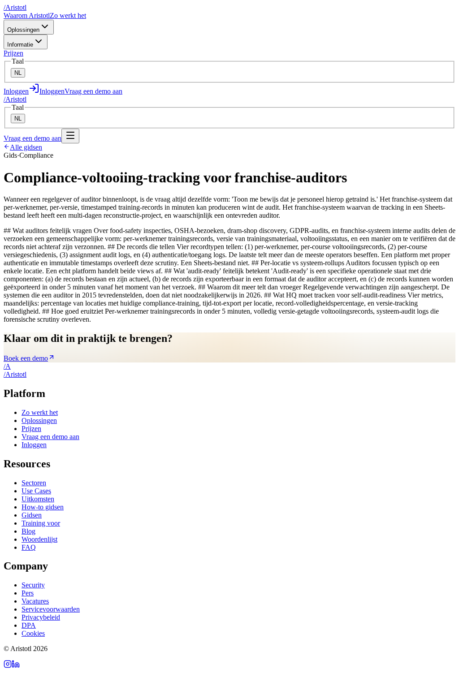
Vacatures (35, 601)
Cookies (33, 633)
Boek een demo (26, 358)
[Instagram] (8, 665)
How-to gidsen (43, 507)
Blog (28, 531)
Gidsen (32, 515)
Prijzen (13, 53)
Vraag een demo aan (93, 91)
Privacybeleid (41, 617)
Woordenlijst (39, 539)
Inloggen (34, 444)
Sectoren (34, 483)
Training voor (41, 523)
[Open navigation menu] (70, 136)
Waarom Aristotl (27, 15)
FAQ (29, 547)
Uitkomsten (38, 499)
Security (33, 585)
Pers (28, 593)
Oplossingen (23, 29)
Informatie (20, 44)
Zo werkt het (68, 15)
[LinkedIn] (16, 665)
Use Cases (36, 491)
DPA (29, 625)
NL (18, 72)
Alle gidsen (26, 147)
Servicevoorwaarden (51, 609)
